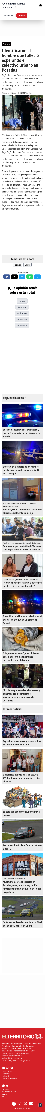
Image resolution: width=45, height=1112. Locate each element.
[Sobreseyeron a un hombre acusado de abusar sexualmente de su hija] (22, 489)
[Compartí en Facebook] (6, 276)
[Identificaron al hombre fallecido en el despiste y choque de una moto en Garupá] (22, 602)
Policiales (6, 44)
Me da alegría (22, 319)
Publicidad (5, 1076)
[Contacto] (31, 1104)
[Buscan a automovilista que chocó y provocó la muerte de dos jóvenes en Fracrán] (22, 415)
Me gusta (22, 301)
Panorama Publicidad (9, 1092)
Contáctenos (6, 1074)
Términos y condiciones (9, 1078)
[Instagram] (20, 1104)
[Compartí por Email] (22, 276)
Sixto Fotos (5, 1094)
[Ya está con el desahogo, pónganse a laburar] (22, 797)
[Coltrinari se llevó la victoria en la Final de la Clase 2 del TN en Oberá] (22, 908)
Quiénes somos (7, 1071)
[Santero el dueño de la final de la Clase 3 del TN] (22, 831)
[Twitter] (25, 1104)
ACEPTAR (22, 15)
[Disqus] (22, 363)
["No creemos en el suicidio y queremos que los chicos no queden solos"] (22, 565)
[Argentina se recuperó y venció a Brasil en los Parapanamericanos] (22, 726)
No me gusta (22, 307)
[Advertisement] (22, 1108)
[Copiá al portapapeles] (37, 276)
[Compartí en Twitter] (14, 276)
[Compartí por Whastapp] (29, 276)
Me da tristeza (22, 313)
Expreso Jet (5, 1089)
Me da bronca (22, 325)
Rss (3, 1096)
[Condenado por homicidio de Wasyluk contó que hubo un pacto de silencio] (22, 529)
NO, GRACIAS (8, 15)
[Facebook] (14, 1104)
